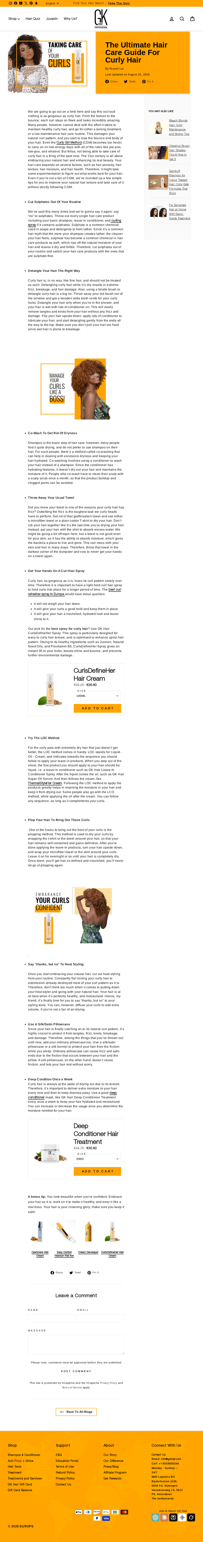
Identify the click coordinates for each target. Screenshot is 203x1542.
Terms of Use (65, 1466)
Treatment (15, 1472)
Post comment (76, 1371)
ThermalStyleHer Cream (45, 783)
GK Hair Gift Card (20, 1484)
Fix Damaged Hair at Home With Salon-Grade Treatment (179, 212)
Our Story (110, 1455)
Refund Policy (65, 1472)
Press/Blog (111, 1466)
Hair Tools (14, 1466)
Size (81, 690)
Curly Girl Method (69, 142)
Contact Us (63, 1484)
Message (37, 1330)
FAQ (59, 1455)
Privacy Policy (108, 1383)
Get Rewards (113, 1478)
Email (83, 1309)
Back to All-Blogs (79, 1412)
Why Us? (71, 18)
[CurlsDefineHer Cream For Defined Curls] (76, 418)
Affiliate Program (115, 1472)
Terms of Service (72, 1387)
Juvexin (52, 18)
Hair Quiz (33, 18)
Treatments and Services (25, 1478)
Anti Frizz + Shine (21, 1461)
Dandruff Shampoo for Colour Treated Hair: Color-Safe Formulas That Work (179, 182)
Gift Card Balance (20, 1490)
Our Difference (114, 1461)
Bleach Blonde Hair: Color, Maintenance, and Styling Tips (179, 127)
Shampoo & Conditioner (24, 1455)
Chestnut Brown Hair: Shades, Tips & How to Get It (179, 153)
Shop (13, 18)
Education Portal (67, 1461)
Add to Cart (98, 708)
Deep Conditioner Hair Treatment (96, 1134)
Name (33, 1309)
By (114, 69)
